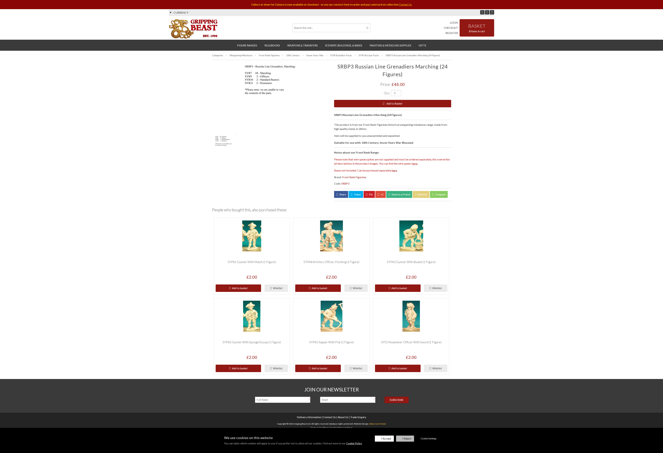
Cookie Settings (428, 438)
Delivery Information (309, 417)
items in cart (477, 28)
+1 (382, 194)
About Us (343, 417)
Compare (440, 194)
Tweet (357, 194)
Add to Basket (394, 103)
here (394, 170)
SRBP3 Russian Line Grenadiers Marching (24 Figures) (413, 55)
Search (367, 27)
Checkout (451, 27)
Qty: (387, 93)
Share (342, 194)
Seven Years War (315, 55)
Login (454, 22)
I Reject (406, 438)
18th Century (293, 55)
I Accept (386, 438)
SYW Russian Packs (369, 55)
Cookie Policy (354, 443)
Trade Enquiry (358, 417)
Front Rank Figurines (269, 55)
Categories (217, 55)
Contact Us (405, 4)
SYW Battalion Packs (341, 55)
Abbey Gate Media (377, 423)
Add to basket (239, 288)
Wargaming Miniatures (241, 55)
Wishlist (422, 194)
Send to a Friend (400, 194)
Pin (370, 194)
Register (451, 33)
